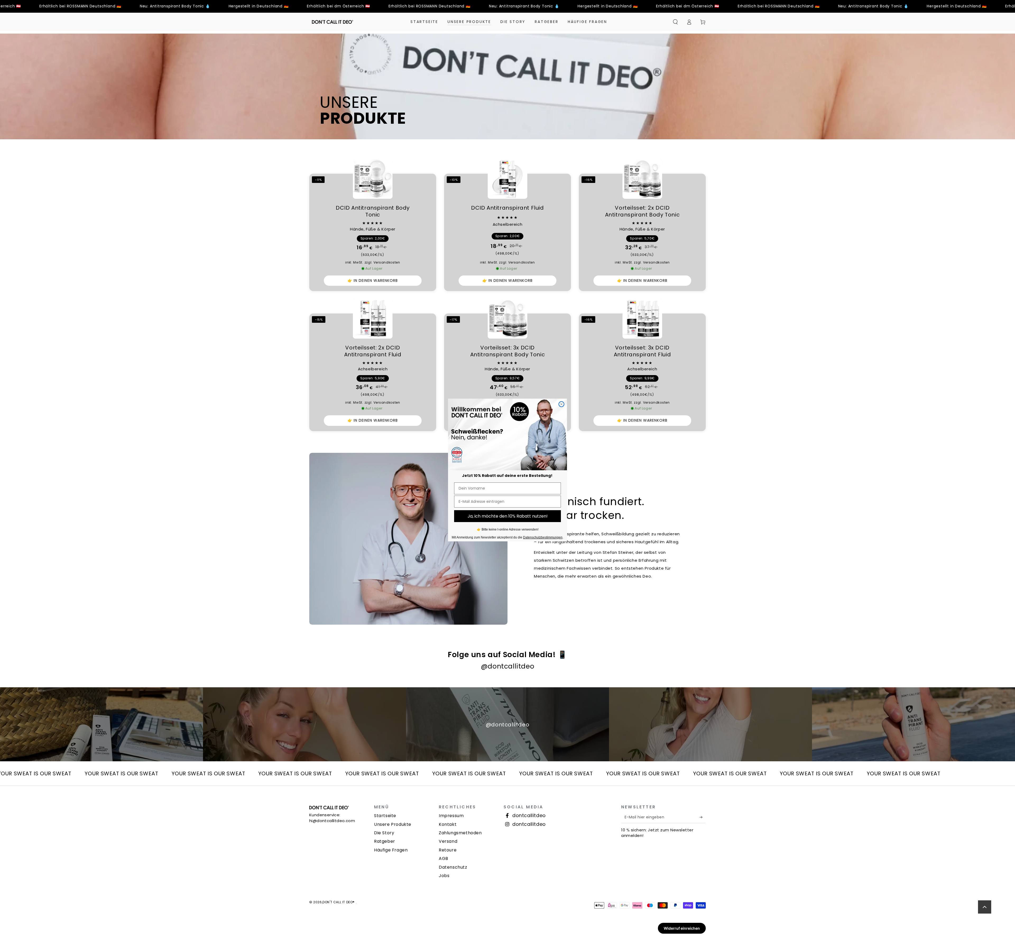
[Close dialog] (561, 404)
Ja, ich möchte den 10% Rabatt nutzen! (508, 516)
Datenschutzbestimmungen (542, 537)
